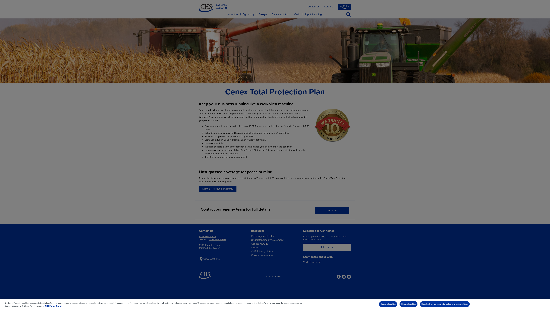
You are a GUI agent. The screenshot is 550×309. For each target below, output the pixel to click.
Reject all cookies (408, 304)
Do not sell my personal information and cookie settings (444, 304)
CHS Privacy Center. (53, 306)
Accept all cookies (388, 304)
